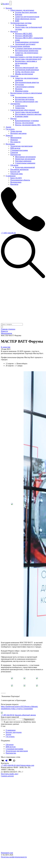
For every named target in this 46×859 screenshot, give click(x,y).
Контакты (14, 184)
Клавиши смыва (21, 116)
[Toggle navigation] (10, 3)
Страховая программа (19, 150)
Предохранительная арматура (27, 82)
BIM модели (15, 148)
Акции (8, 127)
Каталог (9, 8)
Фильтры (18, 89)
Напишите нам (7, 853)
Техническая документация (21, 146)
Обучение (10, 745)
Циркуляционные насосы (25, 19)
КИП (17, 21)
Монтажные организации (25, 157)
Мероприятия (15, 138)
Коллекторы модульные (24, 99)
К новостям (5, 347)
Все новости (15, 142)
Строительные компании (25, 163)
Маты (17, 65)
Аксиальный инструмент (25, 44)
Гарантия (14, 152)
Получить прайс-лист (9, 774)
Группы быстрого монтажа (26, 12)
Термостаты (20, 108)
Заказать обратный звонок (25, 715)
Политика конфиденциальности (14, 857)
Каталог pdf (15, 172)
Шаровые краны (21, 91)
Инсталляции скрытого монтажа (28, 114)
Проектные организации (25, 159)
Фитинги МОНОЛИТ (24, 36)
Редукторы (19, 84)
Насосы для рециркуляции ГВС (28, 125)
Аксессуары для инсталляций (27, 112)
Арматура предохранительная (27, 17)
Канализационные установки (27, 121)
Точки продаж (16, 131)
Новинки (14, 140)
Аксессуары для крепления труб (28, 59)
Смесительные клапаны (24, 87)
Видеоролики (15, 182)
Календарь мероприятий (25, 167)
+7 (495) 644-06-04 (8, 233)
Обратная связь (16, 174)
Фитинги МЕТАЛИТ (23, 34)
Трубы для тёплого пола (25, 72)
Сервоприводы (21, 106)
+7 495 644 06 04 (7, 715)
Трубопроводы (21, 25)
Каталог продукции (14, 732)
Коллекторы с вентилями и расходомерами (26, 62)
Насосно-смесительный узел (26, 68)
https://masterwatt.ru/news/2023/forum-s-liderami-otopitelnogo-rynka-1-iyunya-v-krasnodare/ (19, 707)
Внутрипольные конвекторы (26, 51)
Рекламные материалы (19, 169)
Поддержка (10, 144)
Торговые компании (23, 161)
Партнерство (11, 753)
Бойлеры (18, 14)
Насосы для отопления (24, 123)
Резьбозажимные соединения (27, 42)
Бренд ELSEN (16, 178)
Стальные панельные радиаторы (28, 48)
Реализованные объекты (20, 180)
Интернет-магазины (18, 133)
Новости (9, 135)
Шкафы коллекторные (24, 74)
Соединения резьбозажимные (27, 70)
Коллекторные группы (24, 97)
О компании (11, 176)
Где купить (10, 129)
